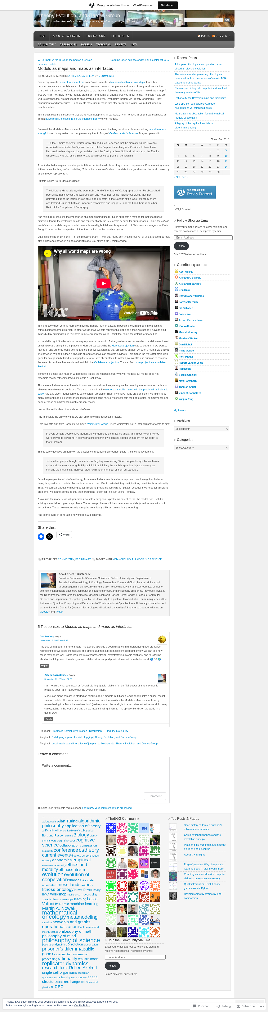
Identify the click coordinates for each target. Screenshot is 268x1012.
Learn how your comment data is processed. (107, 808)
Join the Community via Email (130, 940)
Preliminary (68, 44)
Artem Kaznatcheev (81, 76)
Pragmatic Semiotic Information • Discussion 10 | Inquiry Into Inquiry (90, 731)
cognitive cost (66, 840)
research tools (55, 967)
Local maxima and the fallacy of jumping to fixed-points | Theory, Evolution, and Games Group (105, 743)
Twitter (59, 611)
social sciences (79, 977)
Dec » (185, 177)
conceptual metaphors (71, 82)
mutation (47, 922)
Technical (103, 44)
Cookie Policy (82, 1005)
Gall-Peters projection (106, 362)
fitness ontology (58, 889)
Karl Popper (67, 899)
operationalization (60, 926)
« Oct (177, 177)
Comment (155, 796)
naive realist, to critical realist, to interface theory (72, 118)
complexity (47, 851)
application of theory (82, 826)
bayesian (88, 830)
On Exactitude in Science (123, 133)
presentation (91, 944)
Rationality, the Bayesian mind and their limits (200, 98)
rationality (67, 958)
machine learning (84, 904)
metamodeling (121, 559)
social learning (62, 977)
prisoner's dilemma (62, 949)
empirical (81, 859)
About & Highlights (66, 36)
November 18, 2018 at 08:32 (54, 640)
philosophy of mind (59, 936)
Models (86, 44)
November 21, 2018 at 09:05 (58, 679)
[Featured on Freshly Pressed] (195, 197)
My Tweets (180, 410)
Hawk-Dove (82, 889)
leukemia (62, 904)
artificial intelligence (54, 830)
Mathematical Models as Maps (127, 82)
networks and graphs (71, 922)
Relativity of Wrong (97, 424)
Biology (81, 835)
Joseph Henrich (51, 899)
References (120, 36)
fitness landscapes (74, 884)
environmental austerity (54, 865)
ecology (47, 860)
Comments (223, 36)
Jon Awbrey (47, 636)
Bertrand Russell (53, 835)
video (57, 986)
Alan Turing (67, 821)
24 (226, 166)
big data (69, 835)
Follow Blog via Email (193, 220)
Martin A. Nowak (58, 908)
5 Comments (106, 76)
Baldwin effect (74, 830)
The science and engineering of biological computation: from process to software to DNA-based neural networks (201, 78)
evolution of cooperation (65, 877)
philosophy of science (147, 559)
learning (80, 899)
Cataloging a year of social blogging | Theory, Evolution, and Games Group (94, 737)
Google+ (45, 611)
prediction (75, 944)
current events (56, 855)
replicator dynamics (65, 963)
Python (56, 954)
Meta (133, 44)
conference (66, 850)
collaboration (69, 845)
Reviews (120, 44)
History (95, 889)
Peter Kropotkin (50, 932)
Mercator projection (123, 345)
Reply (44, 665)
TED (83, 982)
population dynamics (54, 944)
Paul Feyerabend (88, 927)
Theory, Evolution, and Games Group (79, 15)
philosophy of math (75, 931)
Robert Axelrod (83, 967)
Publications (95, 36)
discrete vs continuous (85, 855)
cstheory (89, 850)
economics (62, 860)
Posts (205, 36)
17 (226, 161)
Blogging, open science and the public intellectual (140, 60)
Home (42, 36)
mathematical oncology (59, 914)
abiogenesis (49, 821)
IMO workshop (54, 894)
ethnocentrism (72, 869)
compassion (88, 845)
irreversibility (89, 894)
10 (226, 155)
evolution (52, 874)
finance (73, 880)
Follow (181, 246)
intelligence (73, 894)
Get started (167, 5)
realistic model (88, 959)
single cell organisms (59, 972)
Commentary (47, 44)
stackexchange (68, 982)
